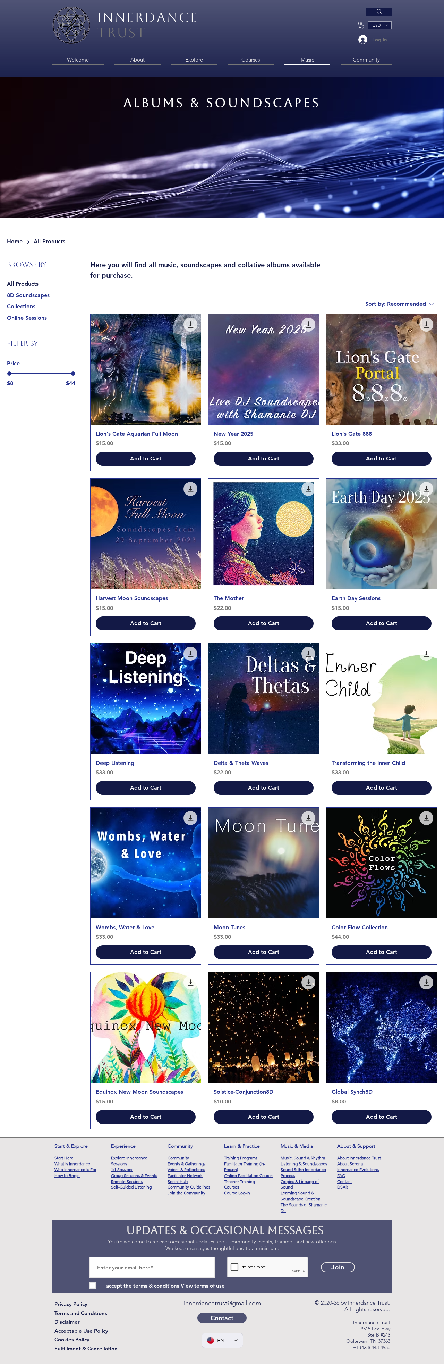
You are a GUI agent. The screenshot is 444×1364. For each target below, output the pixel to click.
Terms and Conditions (80, 1313)
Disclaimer (67, 1321)
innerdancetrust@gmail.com (222, 1303)
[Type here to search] (379, 12)
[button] (361, 25)
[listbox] (380, 25)
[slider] (9, 373)
